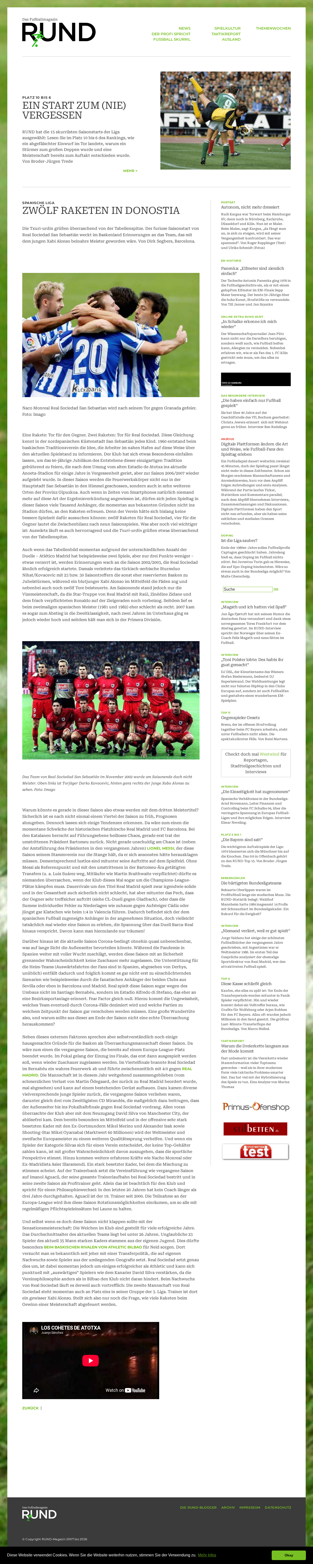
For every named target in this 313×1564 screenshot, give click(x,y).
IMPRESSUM (249, 1507)
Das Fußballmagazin (39, 19)
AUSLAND (231, 39)
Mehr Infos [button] (207, 1555)
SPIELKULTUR (227, 28)
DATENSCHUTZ (278, 1507)
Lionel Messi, (161, 848)
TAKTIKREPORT (226, 34)
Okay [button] (289, 1555)
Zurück (30, 1408)
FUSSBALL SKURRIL (171, 39)
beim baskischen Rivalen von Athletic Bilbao (93, 1247)
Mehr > (130, 171)
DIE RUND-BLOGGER (198, 1507)
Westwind (269, 754)
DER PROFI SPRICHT (171, 34)
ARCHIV (228, 1507)
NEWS (184, 28)
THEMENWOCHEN (273, 28)
